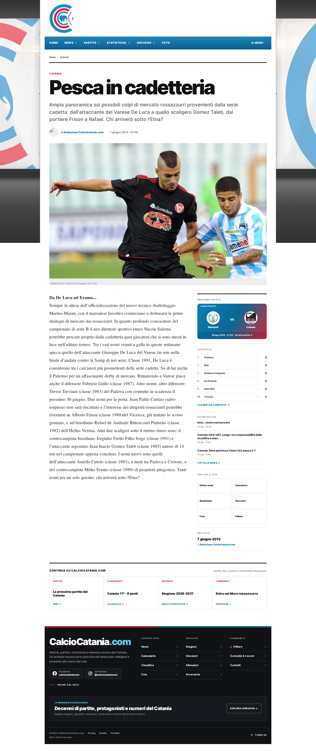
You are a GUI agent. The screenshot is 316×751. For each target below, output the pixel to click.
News (69, 42)
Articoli (64, 57)
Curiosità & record (242, 656)
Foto (166, 42)
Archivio (144, 42)
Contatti (235, 665)
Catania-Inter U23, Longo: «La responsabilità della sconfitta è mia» (229, 436)
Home (53, 42)
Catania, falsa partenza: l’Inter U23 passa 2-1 (226, 450)
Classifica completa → (213, 404)
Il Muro (257, 42)
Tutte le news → (208, 462)
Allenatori (192, 665)
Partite (90, 42)
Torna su (261, 735)
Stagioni (191, 646)
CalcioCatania (90, 641)
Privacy (92, 733)
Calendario (241, 485)
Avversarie (193, 674)
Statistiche (116, 42)
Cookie (103, 733)
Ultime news (207, 485)
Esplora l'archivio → (244, 708)
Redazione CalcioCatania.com (84, 132)
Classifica (147, 665)
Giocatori (240, 501)
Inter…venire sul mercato (213, 422)
